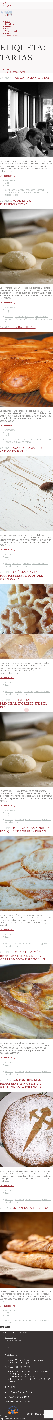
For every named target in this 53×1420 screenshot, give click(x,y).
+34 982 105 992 (28, 1376)
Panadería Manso (13, 192)
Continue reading (7, 176)
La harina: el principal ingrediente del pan (23, 703)
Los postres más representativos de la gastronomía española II (22, 955)
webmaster (10, 180)
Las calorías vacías (24, 77)
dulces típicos (41, 316)
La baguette (18, 327)
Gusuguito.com (7, 1416)
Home (8, 69)
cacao (8, 563)
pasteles (36, 192)
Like (7, 185)
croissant (29, 316)
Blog (7, 183)
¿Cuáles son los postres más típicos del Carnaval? (21, 575)
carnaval (18, 691)
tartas (15, 195)
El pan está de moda (24, 1208)
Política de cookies (14, 1340)
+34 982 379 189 (22, 1401)
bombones (10, 190)
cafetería (20, 190)
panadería (41, 190)
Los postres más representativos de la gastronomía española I (22, 1083)
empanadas (20, 439)
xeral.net (21, 1419)
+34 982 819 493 (22, 1367)
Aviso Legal (10, 1337)
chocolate (30, 190)
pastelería (26, 192)
